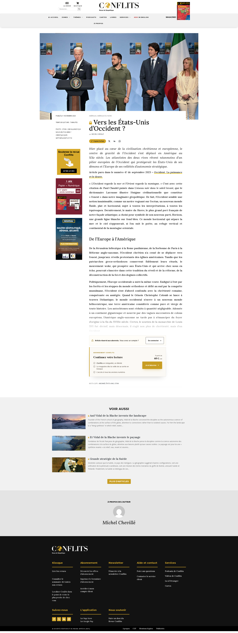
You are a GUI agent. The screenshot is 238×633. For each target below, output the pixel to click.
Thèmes (77, 17)
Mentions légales (146, 629)
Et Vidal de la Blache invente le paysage (114, 437)
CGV (134, 629)
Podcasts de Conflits (174, 571)
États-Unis (110, 383)
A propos (126, 629)
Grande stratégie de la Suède (108, 459)
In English (141, 17)
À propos (98, 23)
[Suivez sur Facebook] (54, 619)
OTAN (117, 383)
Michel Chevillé (98, 134)
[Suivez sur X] (59, 619)
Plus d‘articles (119, 481)
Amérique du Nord (104, 116)
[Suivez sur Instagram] (69, 619)
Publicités (160, 629)
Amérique (92, 116)
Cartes (103, 17)
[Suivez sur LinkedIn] (64, 619)
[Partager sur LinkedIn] (114, 141)
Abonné (102, 383)
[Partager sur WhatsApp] (120, 141)
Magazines (171, 17)
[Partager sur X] (109, 141)
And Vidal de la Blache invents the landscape (117, 415)
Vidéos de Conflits (173, 576)
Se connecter (153, 341)
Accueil (54, 17)
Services (124, 17)
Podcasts (91, 17)
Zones (65, 17)
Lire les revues (59, 571)
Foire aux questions (146, 571)
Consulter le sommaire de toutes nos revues (61, 582)
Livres (113, 17)
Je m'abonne (150, 365)
